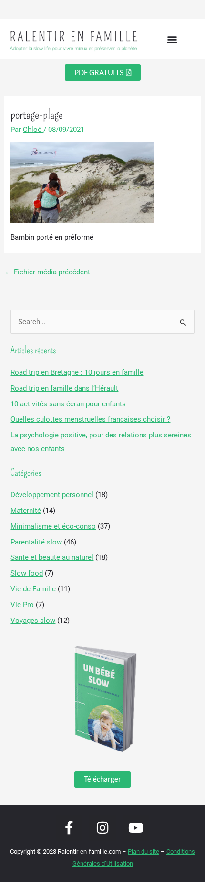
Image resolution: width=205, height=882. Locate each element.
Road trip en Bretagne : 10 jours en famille (77, 372)
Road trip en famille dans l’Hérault (64, 388)
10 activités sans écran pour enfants (68, 404)
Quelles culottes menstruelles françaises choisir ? (90, 419)
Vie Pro (22, 604)
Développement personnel (51, 494)
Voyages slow (32, 620)
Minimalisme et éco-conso (53, 526)
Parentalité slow (36, 542)
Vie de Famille (33, 589)
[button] (172, 39)
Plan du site (143, 851)
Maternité (25, 510)
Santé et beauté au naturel (51, 557)
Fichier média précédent (47, 272)
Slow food (26, 573)
